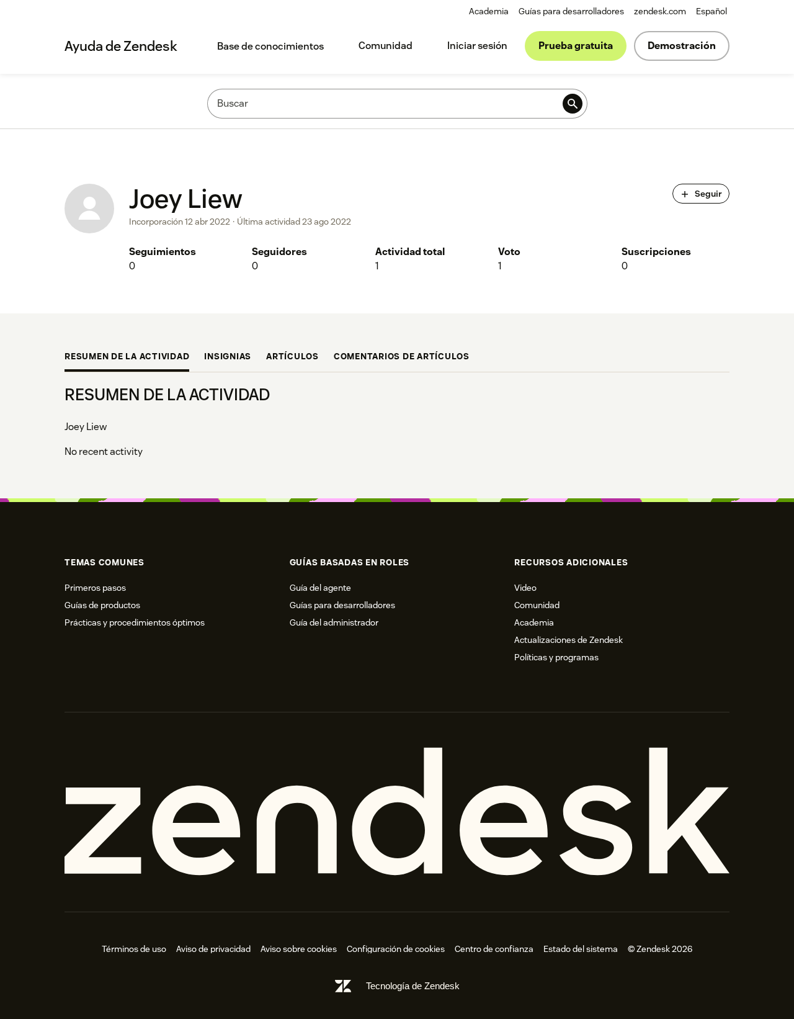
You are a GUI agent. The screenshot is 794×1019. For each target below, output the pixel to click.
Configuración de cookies (396, 949)
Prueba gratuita (575, 45)
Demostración (682, 45)
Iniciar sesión (477, 45)
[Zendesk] (397, 812)
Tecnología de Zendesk (413, 985)
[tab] (127, 357)
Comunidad (386, 45)
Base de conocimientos (270, 46)
